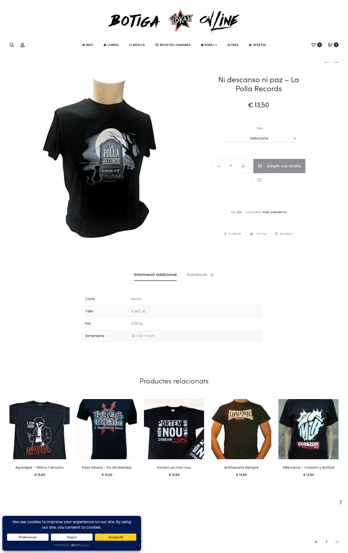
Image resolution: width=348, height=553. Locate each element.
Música (139, 45)
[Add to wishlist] (259, 180)
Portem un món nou (174, 467)
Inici (89, 45)
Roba (266, 212)
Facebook (235, 234)
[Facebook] (327, 542)
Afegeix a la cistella (283, 166)
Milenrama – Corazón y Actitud (308, 467)
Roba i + (211, 45)
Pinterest (286, 234)
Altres (233, 45)
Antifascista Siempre (241, 467)
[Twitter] (316, 542)
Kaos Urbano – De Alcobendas (107, 467)
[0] (313, 44)
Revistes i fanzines (175, 45)
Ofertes (259, 45)
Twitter (261, 234)
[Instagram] (337, 542)
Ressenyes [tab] (200, 274)
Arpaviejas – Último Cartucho (39, 467)
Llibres (113, 45)
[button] (219, 166)
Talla (259, 128)
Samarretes (279, 212)
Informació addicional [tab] (155, 274)
